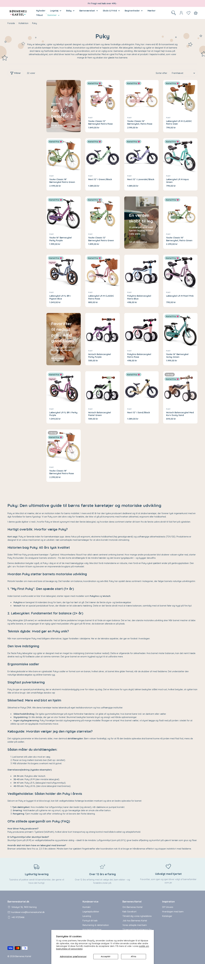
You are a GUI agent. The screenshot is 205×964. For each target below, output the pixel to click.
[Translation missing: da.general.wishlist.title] (188, 13)
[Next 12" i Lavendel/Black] (141, 155)
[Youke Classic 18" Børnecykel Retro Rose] (63, 446)
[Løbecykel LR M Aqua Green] (180, 155)
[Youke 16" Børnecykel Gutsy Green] (180, 330)
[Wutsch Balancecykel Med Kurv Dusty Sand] (180, 388)
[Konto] (181, 13)
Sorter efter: (161, 73)
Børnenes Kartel (23, 956)
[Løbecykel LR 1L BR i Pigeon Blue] (63, 272)
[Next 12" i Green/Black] (102, 155)
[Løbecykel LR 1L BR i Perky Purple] (63, 388)
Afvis (133, 956)
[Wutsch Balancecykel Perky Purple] (102, 330)
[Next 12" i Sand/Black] (141, 388)
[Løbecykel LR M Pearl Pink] (180, 272)
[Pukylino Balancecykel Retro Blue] (141, 272)
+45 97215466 (17, 917)
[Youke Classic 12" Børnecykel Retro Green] (102, 213)
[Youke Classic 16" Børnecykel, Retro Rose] (141, 97)
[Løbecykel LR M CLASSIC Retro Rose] (102, 272)
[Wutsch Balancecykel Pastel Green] (102, 388)
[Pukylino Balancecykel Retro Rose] (141, 330)
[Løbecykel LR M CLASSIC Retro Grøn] (180, 97)
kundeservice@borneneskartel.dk (28, 912)
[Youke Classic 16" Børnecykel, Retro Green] (180, 213)
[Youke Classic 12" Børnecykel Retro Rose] (102, 97)
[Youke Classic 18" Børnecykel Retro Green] (63, 155)
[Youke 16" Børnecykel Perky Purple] (63, 213)
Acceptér (105, 956)
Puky (90, 118)
